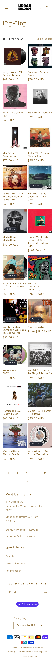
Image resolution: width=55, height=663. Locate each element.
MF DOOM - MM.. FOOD (13, 372)
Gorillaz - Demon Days (38, 73)
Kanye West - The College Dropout (13, 73)
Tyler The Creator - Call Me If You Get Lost (14, 286)
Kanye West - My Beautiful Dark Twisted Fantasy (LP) (38, 241)
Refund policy (13, 570)
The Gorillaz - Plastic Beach (11, 453)
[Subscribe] (45, 592)
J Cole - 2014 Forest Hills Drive (39, 412)
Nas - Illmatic (36, 326)
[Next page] (27, 481)
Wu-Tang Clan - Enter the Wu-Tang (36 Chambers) (14, 329)
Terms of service (29, 657)
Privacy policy (40, 652)
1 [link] (8, 473)
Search (10, 556)
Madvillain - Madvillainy (10, 238)
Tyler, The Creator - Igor (15, 114)
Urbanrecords (26, 648)
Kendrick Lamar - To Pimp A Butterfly (40, 372)
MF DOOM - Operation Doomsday (35, 286)
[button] (7, 7)
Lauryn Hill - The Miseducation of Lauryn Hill (13, 196)
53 (44, 473)
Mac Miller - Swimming (10, 154)
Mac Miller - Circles (40, 112)
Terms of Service (15, 563)
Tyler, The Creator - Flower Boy (40, 154)
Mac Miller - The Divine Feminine (38, 453)
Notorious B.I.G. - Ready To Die (13, 412)
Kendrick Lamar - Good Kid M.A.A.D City (38, 196)
